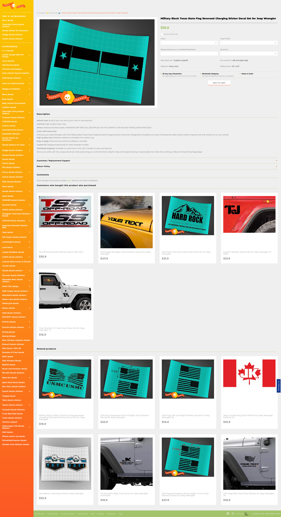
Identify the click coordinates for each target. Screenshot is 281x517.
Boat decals (7, 99)
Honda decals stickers (12, 191)
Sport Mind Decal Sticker (13, 382)
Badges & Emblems (11, 89)
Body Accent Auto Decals (13, 103)
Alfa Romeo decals (10, 65)
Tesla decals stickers (11, 400)
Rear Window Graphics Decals (16, 340)
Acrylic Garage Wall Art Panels (13, 56)
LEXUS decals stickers (12, 257)
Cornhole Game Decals (12, 130)
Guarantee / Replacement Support (53, 161)
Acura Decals (8, 61)
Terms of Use (82, 514)
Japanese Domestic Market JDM (14, 226)
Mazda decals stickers (12, 271)
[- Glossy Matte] (249, 43)
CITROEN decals (9, 122)
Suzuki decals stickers (12, 391)
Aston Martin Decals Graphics (15, 73)
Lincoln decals (8, 266)
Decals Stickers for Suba (13, 145)
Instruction (111, 514)
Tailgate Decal (8, 396)
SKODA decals (8, 365)
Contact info (39, 514)
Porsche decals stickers (13, 327)
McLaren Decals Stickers (13, 275)
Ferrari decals (8, 163)
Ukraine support (9, 422)
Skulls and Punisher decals (14, 369)
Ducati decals (8, 159)
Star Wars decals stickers (14, 386)
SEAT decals (7, 357)
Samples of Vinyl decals (13, 352)
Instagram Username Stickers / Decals (16, 215)
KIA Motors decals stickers (14, 237)
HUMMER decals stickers (13, 200)
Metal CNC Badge (10, 286)
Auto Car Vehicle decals (13, 83)
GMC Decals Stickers (11, 182)
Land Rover (7, 247)
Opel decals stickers (11, 313)
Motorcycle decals (10, 303)
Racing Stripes (9, 336)
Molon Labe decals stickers (14, 299)
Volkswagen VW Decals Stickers (13, 427)
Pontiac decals (9, 322)
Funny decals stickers (12, 172)
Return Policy (43, 166)
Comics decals (8, 126)
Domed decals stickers (12, 155)
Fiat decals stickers (11, 167)
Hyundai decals (9, 205)
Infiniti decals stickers (12, 210)
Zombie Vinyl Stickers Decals (15, 444)
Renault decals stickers (13, 344)
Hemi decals (8, 186)
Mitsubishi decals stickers (14, 295)
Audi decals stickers (11, 78)
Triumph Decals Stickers (13, 410)
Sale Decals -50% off (11, 348)
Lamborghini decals (11, 242)
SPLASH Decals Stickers (13, 373)
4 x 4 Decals (8, 51)
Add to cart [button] (219, 83)
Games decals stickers (12, 177)
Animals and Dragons (12, 69)
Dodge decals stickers (12, 35)
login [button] (69, 180)
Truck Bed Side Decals (12, 414)
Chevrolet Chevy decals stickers (13, 25)
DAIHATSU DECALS (11, 134)
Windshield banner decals (14, 440)
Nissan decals (8, 308)
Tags (120, 514)
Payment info (52, 514)
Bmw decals (8, 20)
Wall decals (7, 432)
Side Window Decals (11, 361)
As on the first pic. (171, 34)
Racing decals (8, 332)
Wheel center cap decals (13, 436)
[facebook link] (228, 513)
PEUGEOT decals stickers (14, 317)
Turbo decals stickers (12, 418)
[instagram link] (233, 513)
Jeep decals (7, 232)
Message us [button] (279, 386)
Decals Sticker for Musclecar (15, 31)
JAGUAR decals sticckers (13, 221)
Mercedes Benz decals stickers (12, 280)
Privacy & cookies (67, 514)
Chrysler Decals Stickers (13, 117)
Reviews (100, 514)
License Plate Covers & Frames (16, 262)
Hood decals (8, 196)
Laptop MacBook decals (13, 252)
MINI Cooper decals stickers (15, 291)
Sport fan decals (9, 378)
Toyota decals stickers (12, 39)
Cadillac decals (9, 107)
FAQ (92, 514)
